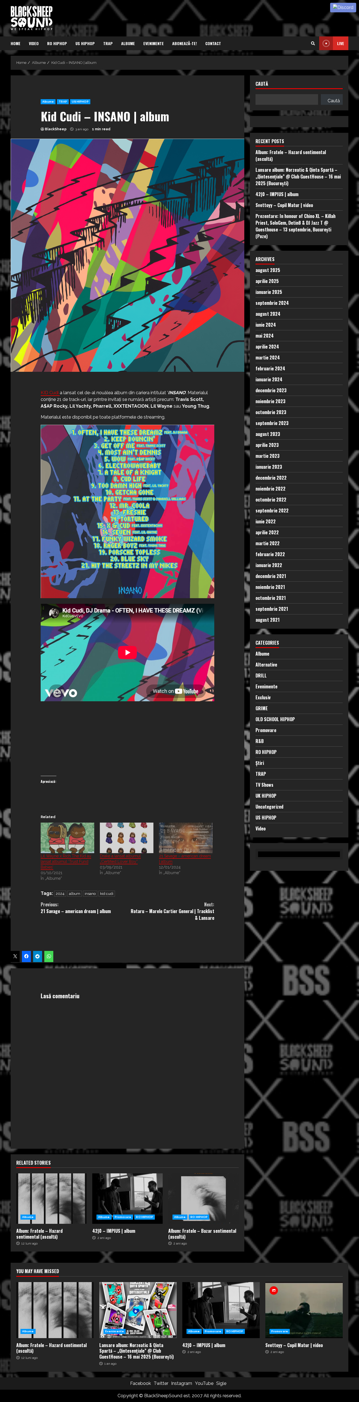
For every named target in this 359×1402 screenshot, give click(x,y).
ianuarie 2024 (269, 379)
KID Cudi (50, 392)
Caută (262, 84)
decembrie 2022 (271, 477)
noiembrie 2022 (271, 488)
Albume (128, 43)
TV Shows (264, 784)
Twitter (161, 1383)
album (74, 894)
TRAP (108, 43)
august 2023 (268, 434)
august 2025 (268, 270)
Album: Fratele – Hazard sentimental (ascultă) (51, 1198)
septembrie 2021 (272, 608)
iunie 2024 (266, 324)
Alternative (266, 664)
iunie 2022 (266, 521)
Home (15, 43)
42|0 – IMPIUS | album (127, 1198)
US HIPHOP (85, 43)
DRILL (261, 675)
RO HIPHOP (57, 43)
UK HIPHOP (266, 795)
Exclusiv (263, 697)
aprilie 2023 (267, 445)
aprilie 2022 (267, 532)
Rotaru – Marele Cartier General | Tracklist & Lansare (172, 911)
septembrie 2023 (272, 423)
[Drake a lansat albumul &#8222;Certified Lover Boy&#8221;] (126, 838)
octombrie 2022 (271, 499)
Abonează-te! (184, 43)
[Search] (313, 43)
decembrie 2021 (271, 576)
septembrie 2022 (272, 510)
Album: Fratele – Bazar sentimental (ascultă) (203, 1198)
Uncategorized (269, 806)
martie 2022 (268, 543)
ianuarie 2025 (269, 292)
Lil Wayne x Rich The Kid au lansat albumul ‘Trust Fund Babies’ (66, 861)
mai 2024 (265, 335)
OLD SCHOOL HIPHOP (275, 719)
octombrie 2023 (271, 412)
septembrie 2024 (272, 303)
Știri (260, 763)
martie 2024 (268, 357)
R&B (260, 741)
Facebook (140, 1383)
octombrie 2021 (271, 598)
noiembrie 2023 (271, 401)
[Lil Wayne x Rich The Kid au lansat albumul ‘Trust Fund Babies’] (67, 838)
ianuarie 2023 (269, 466)
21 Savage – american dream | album (76, 907)
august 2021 (268, 619)
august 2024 (268, 313)
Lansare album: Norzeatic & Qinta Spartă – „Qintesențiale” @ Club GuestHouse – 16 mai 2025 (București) (298, 176)
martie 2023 (268, 455)
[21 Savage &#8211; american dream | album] (186, 838)
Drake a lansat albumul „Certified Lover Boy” (120, 859)
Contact (213, 43)
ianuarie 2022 (269, 565)
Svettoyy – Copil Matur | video (284, 205)
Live (340, 43)
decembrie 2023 (271, 390)
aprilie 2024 (267, 346)
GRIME (262, 708)
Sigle (221, 1383)
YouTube (204, 1383)
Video (34, 43)
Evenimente (153, 43)
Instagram (181, 1383)
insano (90, 894)
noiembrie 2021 (270, 587)
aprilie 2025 (267, 281)
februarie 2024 (270, 368)
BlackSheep (55, 129)
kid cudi (106, 894)
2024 (60, 894)
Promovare (123, 1216)
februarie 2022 (270, 554)
